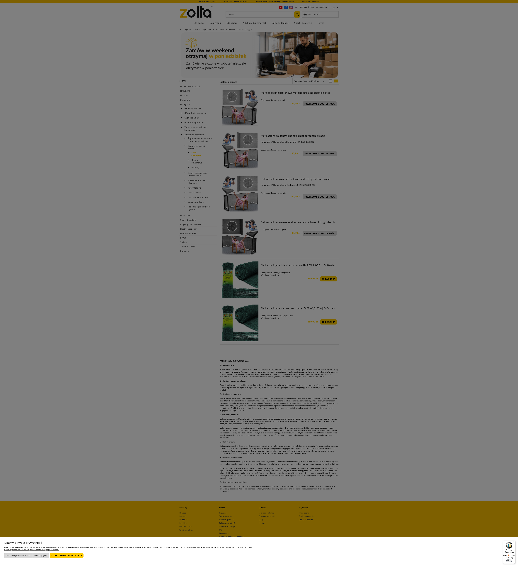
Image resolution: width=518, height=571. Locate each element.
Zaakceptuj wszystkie (66, 555)
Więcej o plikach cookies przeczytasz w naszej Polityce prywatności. (31, 550)
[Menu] (513, 542)
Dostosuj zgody (40, 555)
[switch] (509, 560)
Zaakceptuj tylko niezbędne (18, 555)
